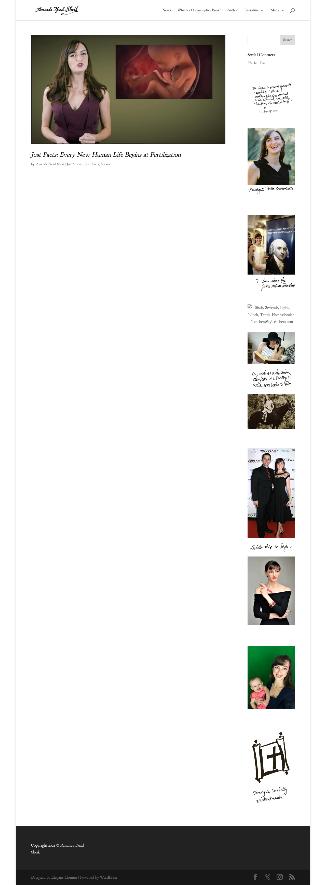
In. (256, 63)
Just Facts (92, 164)
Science (106, 164)
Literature (251, 10)
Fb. (250, 63)
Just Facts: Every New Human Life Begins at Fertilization (106, 154)
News (166, 10)
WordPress (108, 877)
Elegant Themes (64, 877)
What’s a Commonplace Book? (199, 10)
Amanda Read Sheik (50, 164)
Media (275, 10)
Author (232, 10)
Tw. (262, 63)
